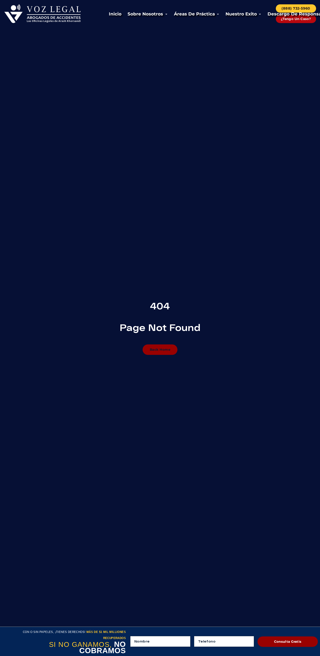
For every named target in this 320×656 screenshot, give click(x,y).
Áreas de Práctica (194, 14)
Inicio (115, 14)
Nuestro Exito (241, 14)
